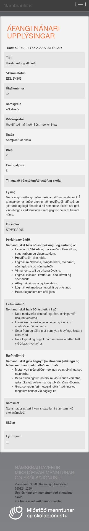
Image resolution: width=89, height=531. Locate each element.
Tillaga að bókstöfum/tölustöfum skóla (33, 180)
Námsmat (12, 403)
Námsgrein (13, 104)
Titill (9, 57)
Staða (10, 134)
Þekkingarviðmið (18, 239)
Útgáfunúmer (15, 88)
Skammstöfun (16, 73)
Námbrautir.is (18, 5)
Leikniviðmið (15, 304)
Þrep (9, 150)
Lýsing (11, 192)
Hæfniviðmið (15, 355)
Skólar (10, 422)
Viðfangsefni (15, 119)
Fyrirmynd (13, 436)
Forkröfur (12, 224)
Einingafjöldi (15, 165)
